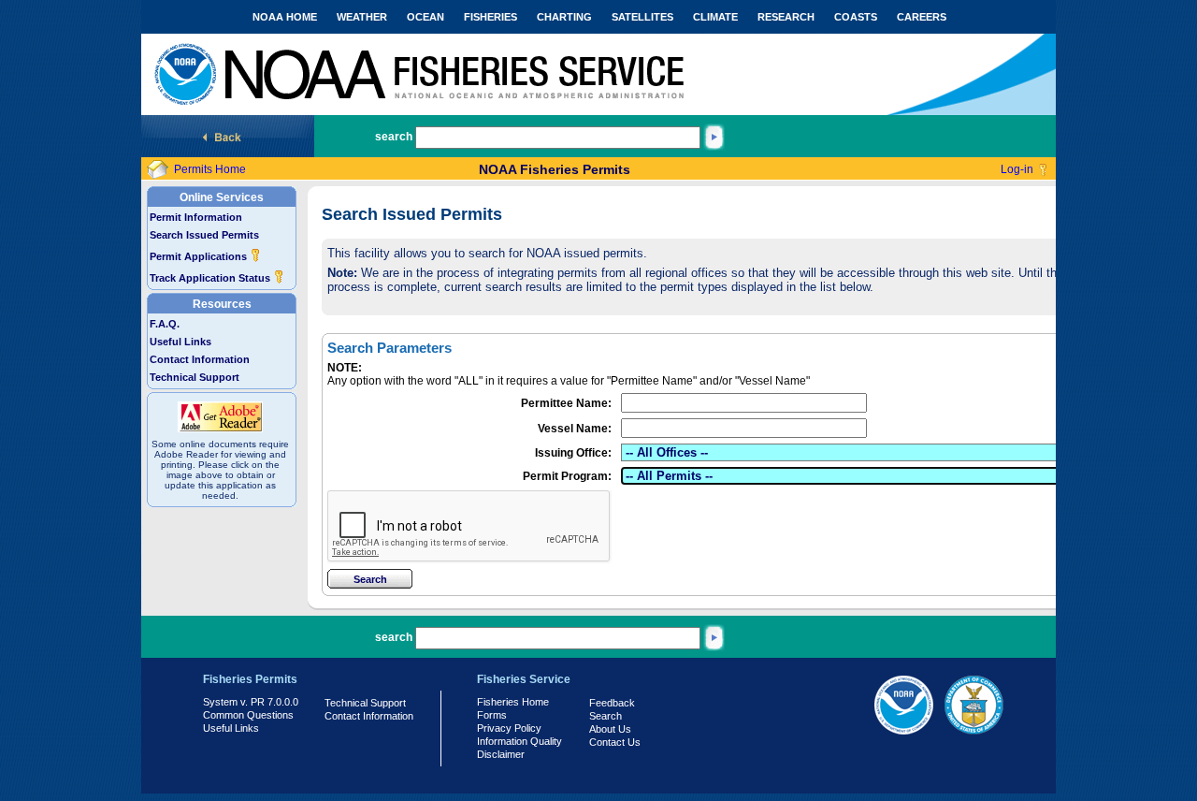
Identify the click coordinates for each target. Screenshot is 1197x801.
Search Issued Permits (204, 234)
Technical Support (194, 377)
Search (605, 715)
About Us (610, 729)
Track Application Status (211, 278)
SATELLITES (642, 16)
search (393, 136)
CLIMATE (715, 16)
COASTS (855, 16)
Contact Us (615, 742)
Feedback (612, 702)
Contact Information (200, 359)
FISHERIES (490, 16)
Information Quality (519, 741)
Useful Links (180, 341)
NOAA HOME (284, 16)
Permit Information (196, 217)
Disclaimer (501, 754)
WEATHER (362, 16)
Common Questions (248, 715)
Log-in (1017, 169)
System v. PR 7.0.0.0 (250, 701)
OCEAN (425, 16)
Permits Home (210, 169)
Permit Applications (200, 256)
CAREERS (921, 16)
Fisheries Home (513, 701)
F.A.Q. (165, 323)
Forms (492, 715)
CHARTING (564, 16)
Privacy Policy (509, 728)
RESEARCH (786, 16)
